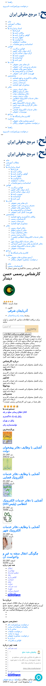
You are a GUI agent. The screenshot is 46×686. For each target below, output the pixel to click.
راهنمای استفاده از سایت (18, 627)
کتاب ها (11, 62)
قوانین (10, 46)
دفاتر (10, 87)
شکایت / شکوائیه (19, 42)
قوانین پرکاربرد (19, 49)
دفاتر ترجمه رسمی (20, 96)
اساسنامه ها (17, 58)
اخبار (10, 26)
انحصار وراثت (13, 591)
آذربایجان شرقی (18, 310)
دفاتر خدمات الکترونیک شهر (24, 103)
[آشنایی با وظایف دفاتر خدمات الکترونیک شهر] (23, 517)
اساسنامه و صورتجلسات (23, 44)
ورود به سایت (13, 634)
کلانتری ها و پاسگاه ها (21, 116)
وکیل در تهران (8, 421)
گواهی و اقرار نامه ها (21, 35)
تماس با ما (12, 629)
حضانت (11, 580)
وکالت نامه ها (18, 33)
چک (9, 575)
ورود (5, 6)
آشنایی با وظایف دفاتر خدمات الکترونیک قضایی (21, 475)
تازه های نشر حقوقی (21, 64)
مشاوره (11, 119)
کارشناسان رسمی (20, 80)
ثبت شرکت (12, 586)
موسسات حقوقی (20, 112)
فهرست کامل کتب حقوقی (23, 73)
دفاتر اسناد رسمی (20, 89)
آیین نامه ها (17, 60)
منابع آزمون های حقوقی (22, 69)
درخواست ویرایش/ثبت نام (17, 6)
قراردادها (16, 31)
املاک (10, 568)
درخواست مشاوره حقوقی (18, 636)
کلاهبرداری (12, 577)
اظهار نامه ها (18, 37)
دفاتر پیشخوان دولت (21, 94)
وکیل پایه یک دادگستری (12, 416)
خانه (9, 22)
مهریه (10, 589)
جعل (9, 582)
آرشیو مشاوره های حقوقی (23, 121)
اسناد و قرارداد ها (15, 28)
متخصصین (12, 76)
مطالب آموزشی (14, 24)
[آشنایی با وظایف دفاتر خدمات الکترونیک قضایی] (23, 464)
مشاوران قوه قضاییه (21, 85)
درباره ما (11, 638)
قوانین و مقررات (14, 640)
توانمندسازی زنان (10, 425)
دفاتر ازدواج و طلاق (20, 92)
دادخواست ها (18, 40)
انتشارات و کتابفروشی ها (23, 71)
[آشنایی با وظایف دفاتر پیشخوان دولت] (23, 438)
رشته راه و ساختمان (16, 315)
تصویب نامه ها (18, 55)
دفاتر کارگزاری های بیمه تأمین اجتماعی (27, 244)
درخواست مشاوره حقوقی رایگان (26, 123)
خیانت (10, 584)
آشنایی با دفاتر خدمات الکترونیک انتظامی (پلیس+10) (23, 502)
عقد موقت (12, 593)
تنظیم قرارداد (13, 573)
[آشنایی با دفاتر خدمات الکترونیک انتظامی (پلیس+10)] (23, 491)
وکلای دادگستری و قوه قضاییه (25, 78)
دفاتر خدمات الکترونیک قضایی (25, 110)
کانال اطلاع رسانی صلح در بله (15, 412)
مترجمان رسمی (19, 82)
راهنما (10, 2)
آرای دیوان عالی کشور (22, 51)
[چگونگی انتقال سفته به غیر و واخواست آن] (23, 543)
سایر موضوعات (14, 595)
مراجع (10, 114)
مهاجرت (11, 571)
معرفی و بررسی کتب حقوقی (24, 67)
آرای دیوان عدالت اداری (22, 53)
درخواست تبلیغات (15, 631)
